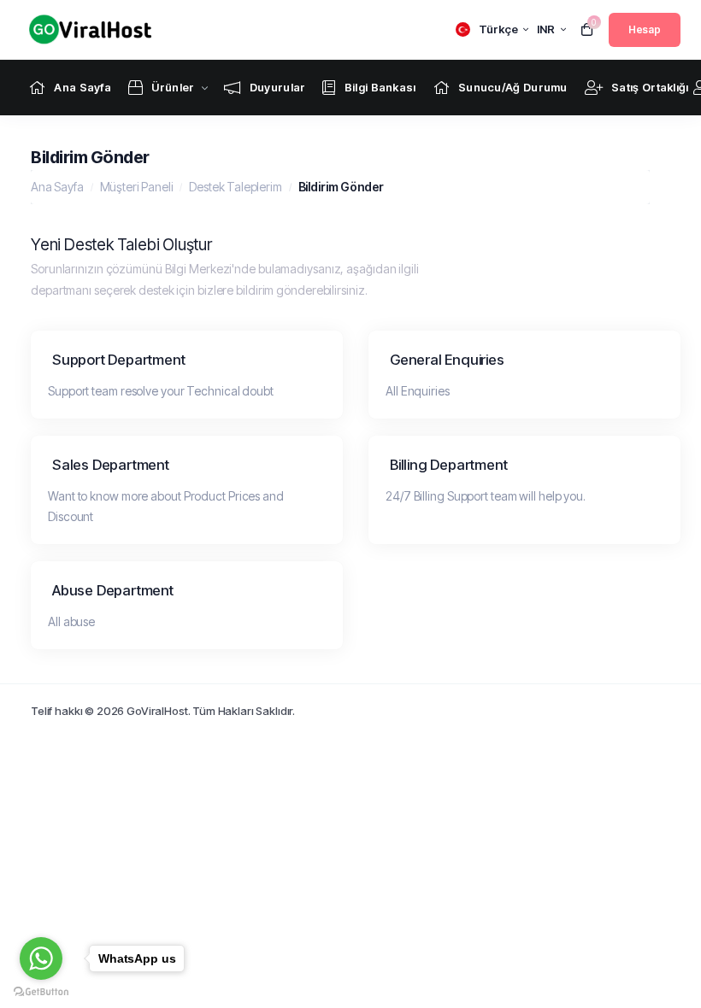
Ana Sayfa (57, 186)
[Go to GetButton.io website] (41, 991)
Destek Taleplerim (235, 186)
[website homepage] (86, 29)
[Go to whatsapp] (41, 958)
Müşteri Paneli (137, 186)
